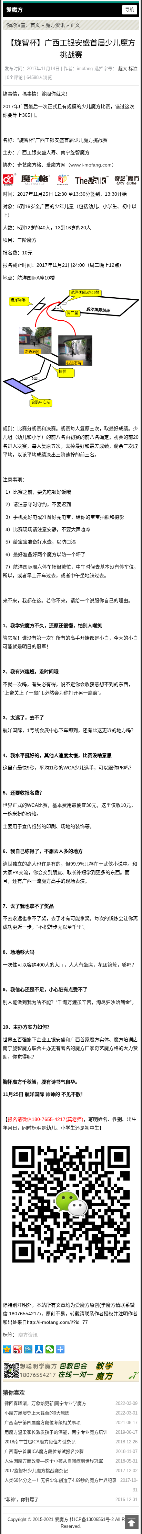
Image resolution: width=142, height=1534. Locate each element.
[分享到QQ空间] (7, 1349)
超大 (122, 68)
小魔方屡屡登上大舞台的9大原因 (37, 1413)
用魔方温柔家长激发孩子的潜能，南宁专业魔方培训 (56, 1432)
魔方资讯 (55, 25)
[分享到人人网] (39, 1349)
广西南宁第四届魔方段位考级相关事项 (42, 1422)
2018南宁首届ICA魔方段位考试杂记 (39, 1441)
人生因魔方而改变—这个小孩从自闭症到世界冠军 (53, 1461)
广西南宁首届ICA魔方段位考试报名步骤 (44, 1451)
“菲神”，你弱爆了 (21, 1499)
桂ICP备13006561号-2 (92, 1519)
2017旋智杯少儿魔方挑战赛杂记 (36, 1470)
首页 (35, 25)
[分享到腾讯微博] (28, 1349)
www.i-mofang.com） (93, 165)
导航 (129, 9)
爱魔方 (14, 10)
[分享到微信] (49, 1349)
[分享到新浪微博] (17, 1349)
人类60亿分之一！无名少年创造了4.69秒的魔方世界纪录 (60, 1480)
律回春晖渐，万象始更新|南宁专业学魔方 (45, 1403)
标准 (133, 68)
